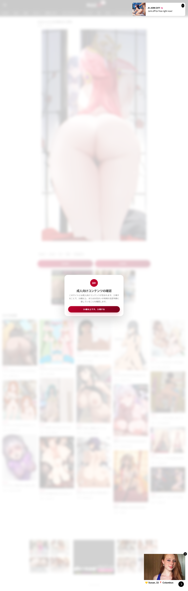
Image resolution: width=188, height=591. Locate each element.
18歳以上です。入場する (94, 309)
